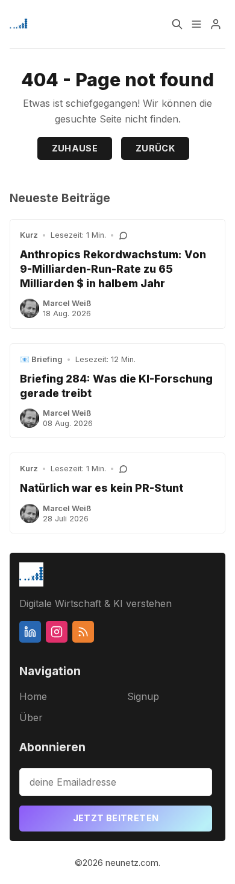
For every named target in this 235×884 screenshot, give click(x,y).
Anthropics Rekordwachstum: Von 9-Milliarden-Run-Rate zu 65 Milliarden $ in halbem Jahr (113, 269)
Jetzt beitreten (116, 818)
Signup (143, 696)
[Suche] (177, 24)
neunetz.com (131, 862)
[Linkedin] (30, 632)
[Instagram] (56, 632)
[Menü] (196, 24)
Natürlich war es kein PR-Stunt (101, 488)
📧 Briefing (41, 359)
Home (33, 696)
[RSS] (83, 632)
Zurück (155, 148)
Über (31, 717)
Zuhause (75, 148)
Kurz (29, 235)
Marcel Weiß (67, 303)
